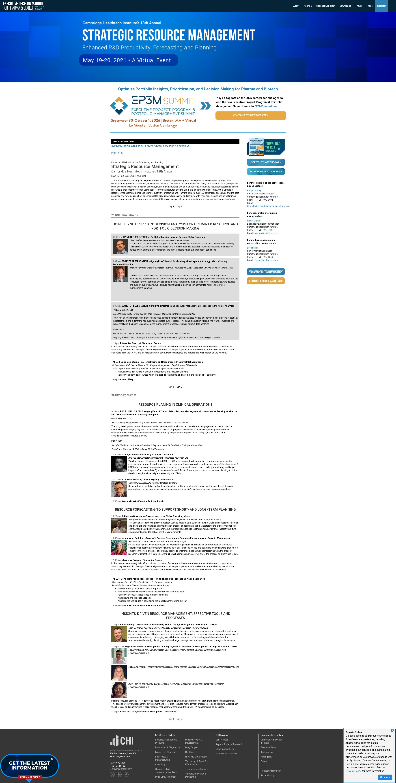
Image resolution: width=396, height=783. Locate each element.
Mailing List (266, 756)
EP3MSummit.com (266, 106)
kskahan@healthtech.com (266, 233)
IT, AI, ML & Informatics (196, 756)
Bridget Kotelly (254, 190)
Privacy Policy (353, 771)
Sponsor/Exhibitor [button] (325, 6)
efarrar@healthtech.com (266, 260)
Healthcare (190, 752)
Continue (385, 777)
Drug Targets (191, 747)
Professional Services (226, 753)
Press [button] (370, 6)
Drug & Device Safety (165, 777)
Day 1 (171, 206)
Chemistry (160, 764)
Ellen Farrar (252, 248)
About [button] (296, 6)
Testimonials (267, 752)
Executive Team (268, 747)
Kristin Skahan (254, 220)
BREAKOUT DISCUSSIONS (176, 146)
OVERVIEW (116, 146)
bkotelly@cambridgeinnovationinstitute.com (268, 206)
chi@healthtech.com (122, 769)
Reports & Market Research (229, 744)
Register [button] (381, 6)
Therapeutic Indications (196, 769)
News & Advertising (225, 749)
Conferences (222, 739)
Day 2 (179, 206)
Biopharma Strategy (165, 752)
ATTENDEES (155, 146)
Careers (265, 761)
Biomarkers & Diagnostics (167, 747)
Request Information (271, 771)
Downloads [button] (345, 6)
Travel (359, 6)
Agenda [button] (308, 6)
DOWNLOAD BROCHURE (135, 146)
